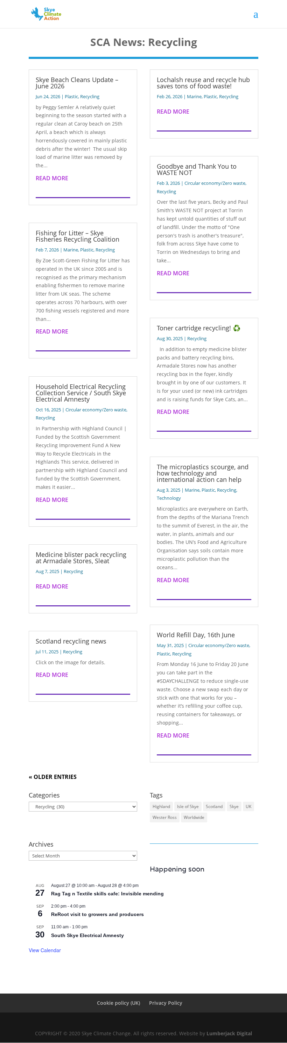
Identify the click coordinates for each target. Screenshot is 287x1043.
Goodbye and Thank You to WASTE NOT (197, 169)
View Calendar (45, 950)
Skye (234, 806)
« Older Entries (53, 777)
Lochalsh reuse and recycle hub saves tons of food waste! (203, 82)
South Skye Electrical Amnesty (87, 935)
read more (52, 178)
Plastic (71, 96)
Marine (70, 250)
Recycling (89, 96)
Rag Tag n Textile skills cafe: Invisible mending (107, 893)
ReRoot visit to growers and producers (97, 914)
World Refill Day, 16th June (196, 635)
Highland (161, 806)
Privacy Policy (165, 1003)
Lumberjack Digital (229, 1033)
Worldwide (194, 817)
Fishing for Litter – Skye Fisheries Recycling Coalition (77, 236)
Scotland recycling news (71, 641)
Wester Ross (165, 817)
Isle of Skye (188, 806)
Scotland (214, 806)
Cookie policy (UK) (118, 1003)
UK (248, 806)
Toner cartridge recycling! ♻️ (199, 328)
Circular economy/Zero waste (95, 409)
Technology (169, 498)
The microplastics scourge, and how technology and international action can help (202, 473)
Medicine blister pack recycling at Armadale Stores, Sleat (81, 557)
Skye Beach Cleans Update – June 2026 (77, 82)
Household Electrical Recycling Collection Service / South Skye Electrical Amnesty (81, 392)
